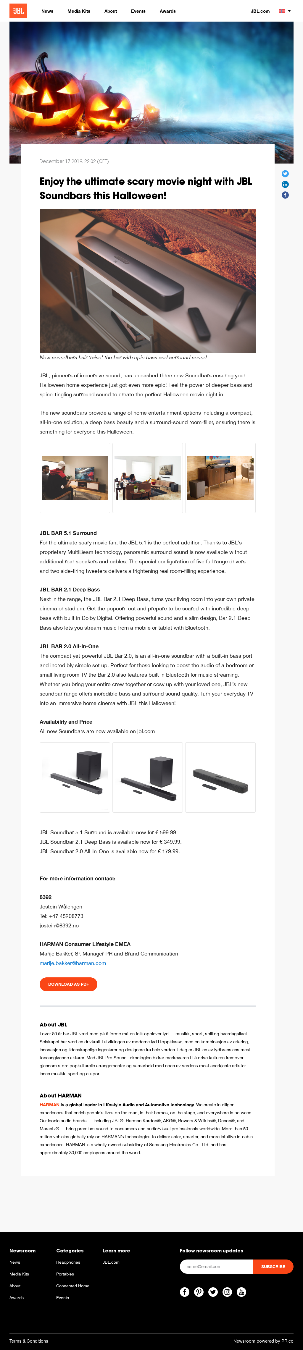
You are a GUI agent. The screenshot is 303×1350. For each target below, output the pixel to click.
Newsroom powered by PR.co (263, 1340)
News (14, 1262)
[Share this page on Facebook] (285, 195)
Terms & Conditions (28, 1340)
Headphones (68, 1262)
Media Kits (19, 1274)
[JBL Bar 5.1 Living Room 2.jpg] (147, 478)
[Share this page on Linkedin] (285, 184)
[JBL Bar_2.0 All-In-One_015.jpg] (148, 280)
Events (62, 1297)
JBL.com (260, 11)
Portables (65, 1274)
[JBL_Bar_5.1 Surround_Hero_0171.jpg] (75, 777)
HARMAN (49, 1104)
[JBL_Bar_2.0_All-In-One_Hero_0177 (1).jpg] (220, 777)
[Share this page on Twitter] (285, 173)
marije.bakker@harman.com (73, 963)
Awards (16, 1297)
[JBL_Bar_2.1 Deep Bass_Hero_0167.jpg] (147, 777)
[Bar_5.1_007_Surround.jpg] (220, 478)
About (14, 1285)
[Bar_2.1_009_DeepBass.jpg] (75, 478)
